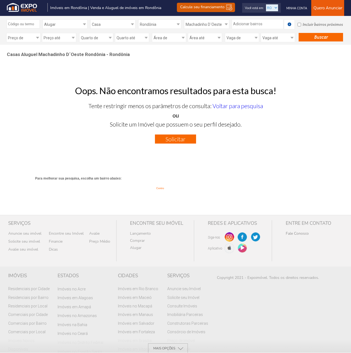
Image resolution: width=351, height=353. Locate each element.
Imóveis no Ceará (73, 333)
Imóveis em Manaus (135, 314)
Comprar (137, 240)
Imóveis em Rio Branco (138, 289)
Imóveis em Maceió (135, 297)
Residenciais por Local (27, 306)
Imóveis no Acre (72, 289)
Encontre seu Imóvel (66, 233)
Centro (160, 188)
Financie (56, 241)
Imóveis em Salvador (136, 323)
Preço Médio (99, 241)
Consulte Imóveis (182, 306)
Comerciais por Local (27, 332)
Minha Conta (296, 8)
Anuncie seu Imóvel (184, 289)
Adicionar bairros (247, 24)
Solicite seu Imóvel (183, 297)
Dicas (53, 249)
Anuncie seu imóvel (24, 233)
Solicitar (175, 139)
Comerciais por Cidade (28, 314)
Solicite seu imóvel (24, 241)
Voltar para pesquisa (238, 105)
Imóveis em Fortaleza (136, 332)
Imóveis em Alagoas (75, 298)
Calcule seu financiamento (203, 7)
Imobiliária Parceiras (185, 314)
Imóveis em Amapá (74, 307)
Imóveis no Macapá (135, 306)
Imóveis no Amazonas (77, 315)
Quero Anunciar (327, 8)
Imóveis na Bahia (72, 325)
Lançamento (140, 233)
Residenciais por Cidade (29, 289)
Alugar (135, 247)
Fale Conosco (297, 233)
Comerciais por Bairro (27, 323)
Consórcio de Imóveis (186, 332)
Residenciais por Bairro (28, 297)
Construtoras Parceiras (187, 323)
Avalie (94, 233)
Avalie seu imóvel (23, 249)
